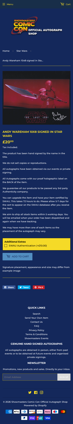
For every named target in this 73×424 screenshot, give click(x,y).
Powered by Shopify (35, 405)
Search (36, 313)
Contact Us (36, 321)
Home (6, 50)
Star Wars (21, 50)
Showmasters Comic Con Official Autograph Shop (39, 401)
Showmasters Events (36, 338)
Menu (10, 4)
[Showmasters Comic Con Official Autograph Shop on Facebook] (36, 393)
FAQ (36, 326)
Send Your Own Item (36, 317)
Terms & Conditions (36, 334)
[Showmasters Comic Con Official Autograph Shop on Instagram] (41, 393)
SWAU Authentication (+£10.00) (28, 245)
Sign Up (64, 377)
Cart (67, 4)
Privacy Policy (36, 330)
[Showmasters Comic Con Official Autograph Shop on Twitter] (30, 393)
